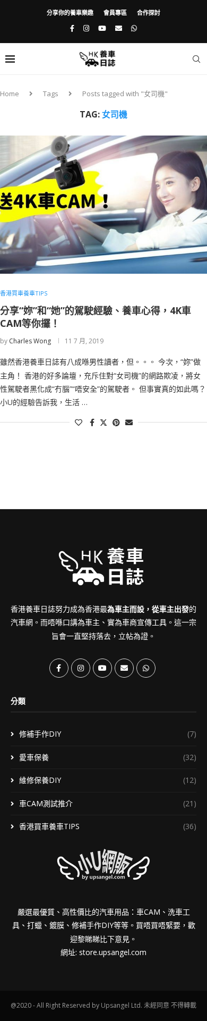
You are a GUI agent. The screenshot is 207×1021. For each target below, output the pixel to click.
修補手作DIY (107, 734)
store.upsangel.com (112, 952)
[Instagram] (86, 28)
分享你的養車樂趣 (70, 12)
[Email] (118, 28)
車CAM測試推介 (107, 803)
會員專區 (115, 12)
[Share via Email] (129, 422)
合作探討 (148, 12)
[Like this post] (78, 422)
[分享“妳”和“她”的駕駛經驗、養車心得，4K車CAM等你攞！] (103, 205)
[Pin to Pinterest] (116, 422)
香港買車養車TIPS (107, 826)
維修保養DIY (107, 780)
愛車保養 (107, 757)
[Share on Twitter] (103, 422)
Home (9, 93)
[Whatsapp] (134, 28)
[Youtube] (102, 28)
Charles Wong (30, 340)
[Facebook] (72, 28)
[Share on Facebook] (92, 422)
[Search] (196, 59)
